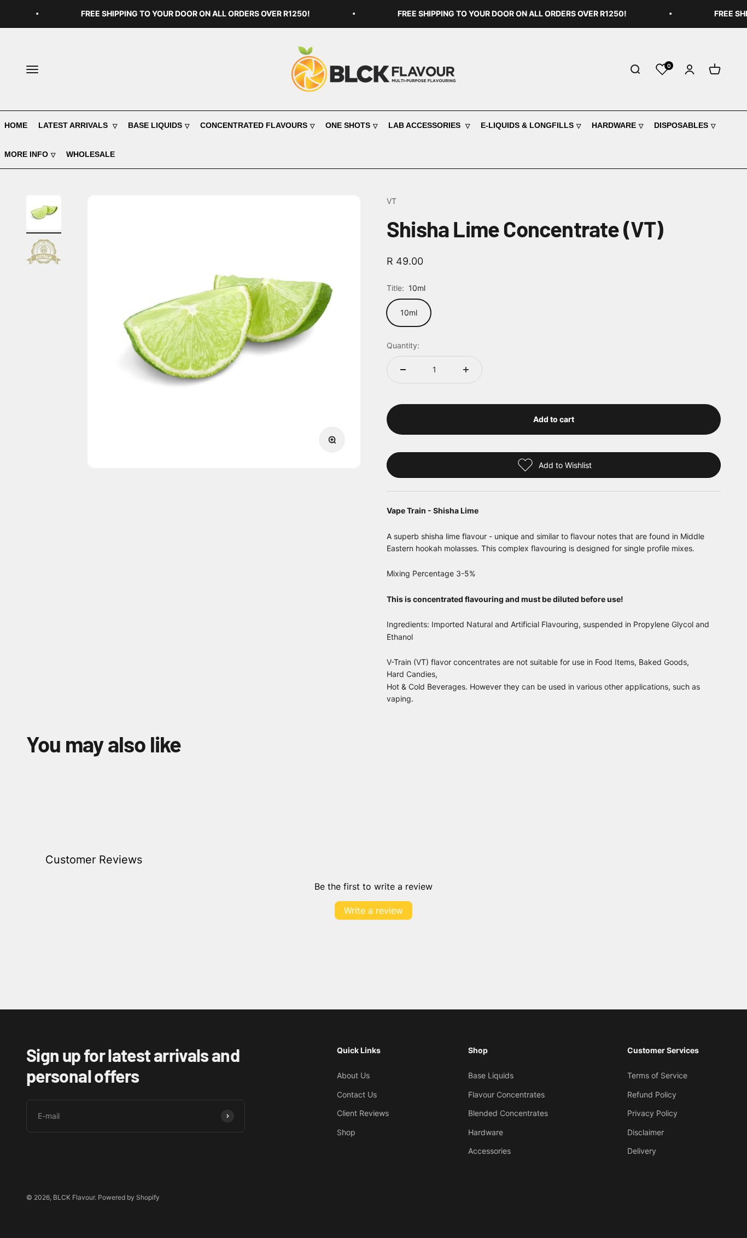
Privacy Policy (652, 1113)
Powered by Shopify (129, 1197)
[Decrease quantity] (403, 370)
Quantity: (403, 345)
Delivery (641, 1150)
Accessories (489, 1150)
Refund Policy (651, 1094)
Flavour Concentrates (506, 1094)
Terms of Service (657, 1075)
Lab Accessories (425, 125)
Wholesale (90, 154)
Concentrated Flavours (253, 125)
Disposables (681, 125)
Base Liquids (155, 125)
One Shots (347, 125)
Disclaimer (645, 1132)
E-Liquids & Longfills (527, 125)
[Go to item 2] (43, 253)
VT (391, 201)
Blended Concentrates (508, 1113)
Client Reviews (363, 1113)
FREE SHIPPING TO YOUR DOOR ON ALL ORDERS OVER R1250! (186, 13)
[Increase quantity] (466, 370)
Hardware (614, 125)
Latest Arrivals (74, 125)
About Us (353, 1075)
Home (15, 125)
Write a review (373, 910)
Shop (346, 1132)
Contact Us (357, 1094)
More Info (26, 154)
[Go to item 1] (43, 214)
